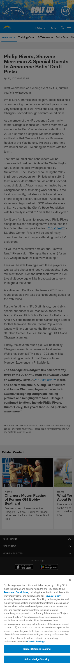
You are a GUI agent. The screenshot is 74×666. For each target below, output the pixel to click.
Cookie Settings (36, 641)
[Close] (70, 580)
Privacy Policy (53, 595)
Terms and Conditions (16, 592)
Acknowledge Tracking (37, 659)
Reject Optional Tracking (37, 648)
